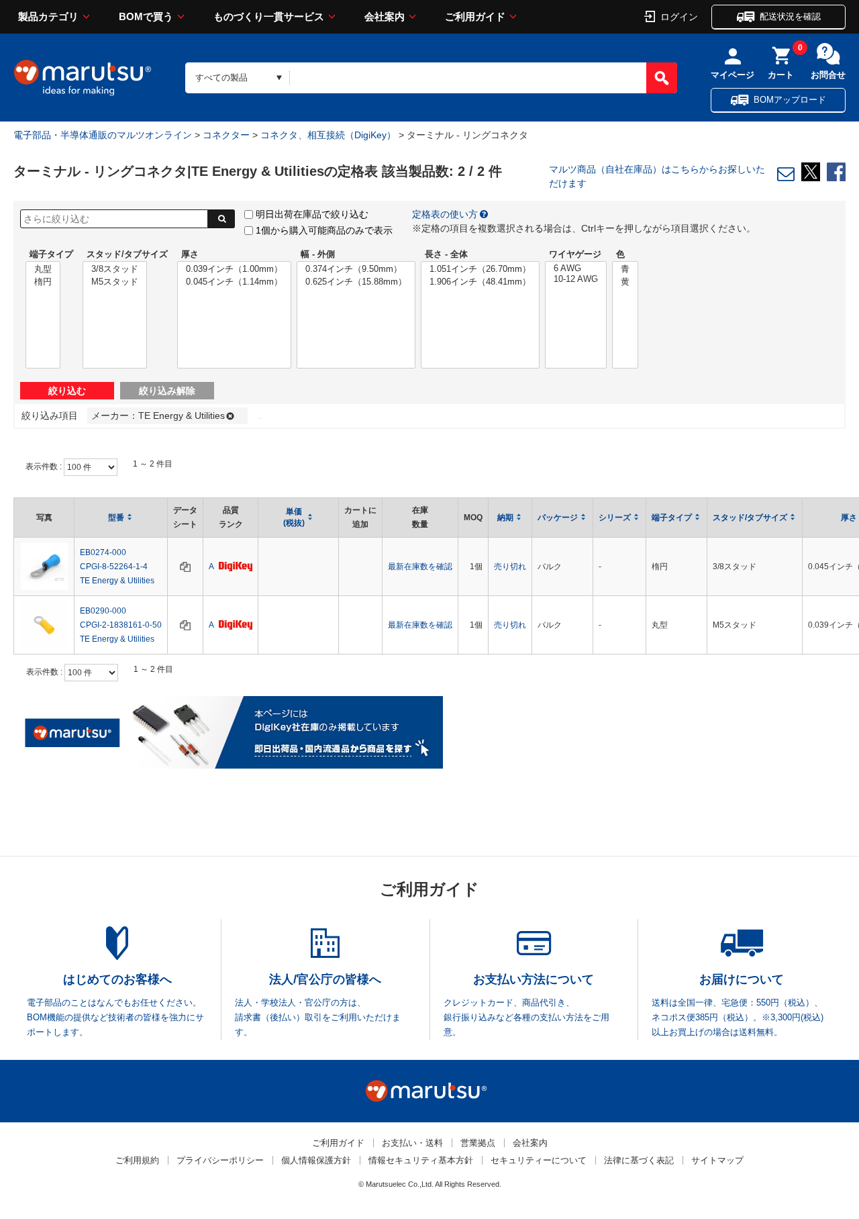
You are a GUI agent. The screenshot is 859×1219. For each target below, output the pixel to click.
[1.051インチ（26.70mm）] (480, 269)
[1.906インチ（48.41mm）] (480, 282)
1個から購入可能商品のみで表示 (324, 230)
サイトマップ (717, 1160)
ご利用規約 (137, 1160)
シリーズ (615, 517)
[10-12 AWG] (575, 279)
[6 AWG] (575, 268)
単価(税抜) (294, 517)
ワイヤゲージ (575, 254)
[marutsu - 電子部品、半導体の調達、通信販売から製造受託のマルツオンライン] (82, 78)
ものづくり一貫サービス (268, 16)
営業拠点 (477, 1143)
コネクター (226, 135)
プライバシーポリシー (220, 1160)
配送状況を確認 (790, 16)
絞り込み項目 (49, 415)
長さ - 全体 (446, 254)
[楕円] (43, 282)
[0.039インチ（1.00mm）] (234, 269)
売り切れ (510, 566)
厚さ (190, 254)
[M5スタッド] (115, 282)
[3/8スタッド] (115, 269)
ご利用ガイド (475, 16)
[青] (625, 269)
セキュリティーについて (539, 1160)
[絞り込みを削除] (228, 415)
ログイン (679, 16)
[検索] (661, 77)
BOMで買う (146, 16)
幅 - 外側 (318, 254)
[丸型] (43, 269)
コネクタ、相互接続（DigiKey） (328, 135)
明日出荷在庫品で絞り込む (312, 214)
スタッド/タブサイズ (127, 254)
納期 (505, 517)
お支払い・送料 (412, 1143)
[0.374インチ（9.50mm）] (356, 269)
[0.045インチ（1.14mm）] (234, 282)
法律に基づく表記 (639, 1160)
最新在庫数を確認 (420, 566)
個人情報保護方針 (316, 1160)
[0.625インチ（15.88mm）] (356, 282)
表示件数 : (45, 466)
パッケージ (558, 517)
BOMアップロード (790, 100)
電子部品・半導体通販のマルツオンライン (102, 135)
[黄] (625, 282)
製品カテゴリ (48, 16)
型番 (116, 517)
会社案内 (384, 16)
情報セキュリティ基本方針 (420, 1160)
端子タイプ (51, 254)
